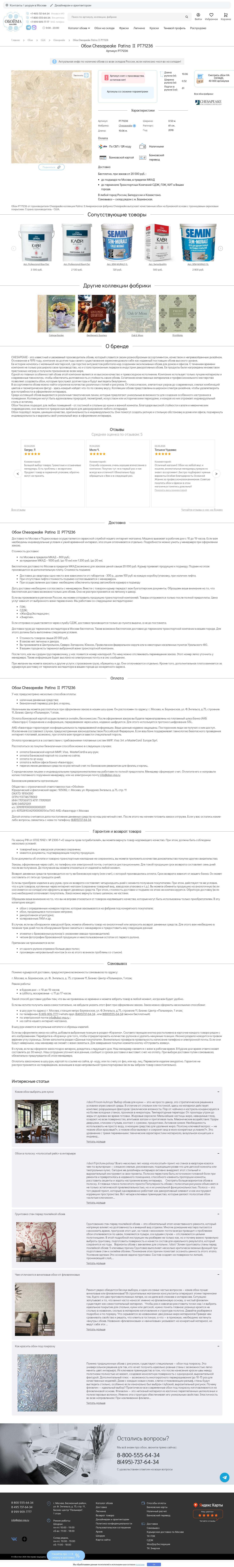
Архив (99, 1531)
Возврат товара (105, 1515)
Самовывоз (153, 1527)
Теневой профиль (174, 28)
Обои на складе (104, 28)
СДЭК (150, 1540)
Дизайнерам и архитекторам (112, 1519)
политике (140, 1564)
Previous (13, 248)
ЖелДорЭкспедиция (158, 1544)
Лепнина (139, 28)
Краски (154, 28)
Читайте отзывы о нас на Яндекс (202, 510)
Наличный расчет (157, 1511)
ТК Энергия (153, 1548)
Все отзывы (18, 510)
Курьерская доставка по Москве (165, 1531)
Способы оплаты (156, 1503)
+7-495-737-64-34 (40, 13)
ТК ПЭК (151, 1536)
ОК (154, 1564)
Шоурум (100, 1535)
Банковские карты (157, 1507)
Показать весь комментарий (171, 490)
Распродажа (198, 28)
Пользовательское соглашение (113, 1527)
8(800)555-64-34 (112, 1014)
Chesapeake (125, 125)
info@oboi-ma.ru (110, 775)
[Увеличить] (51, 162)
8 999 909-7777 (21, 1512)
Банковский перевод (158, 1515)
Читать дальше (95, 1141)
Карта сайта (103, 1539)
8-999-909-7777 (48, 1014)
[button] (51, 167)
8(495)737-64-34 (81, 820)
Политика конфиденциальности (114, 1523)
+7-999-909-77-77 (39, 21)
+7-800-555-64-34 (40, 17)
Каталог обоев (77, 28)
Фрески (124, 28)
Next (220, 248)
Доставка (101, 1507)
